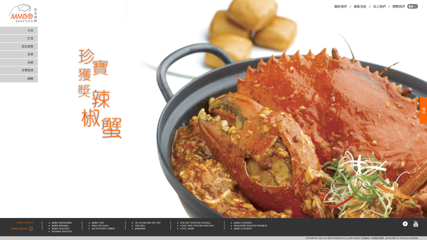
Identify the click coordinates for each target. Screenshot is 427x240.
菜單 (30, 54)
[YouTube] (415, 223)
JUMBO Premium (60, 225)
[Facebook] (405, 223)
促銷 (30, 62)
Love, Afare (187, 228)
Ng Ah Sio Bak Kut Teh (147, 222)
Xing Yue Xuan (100, 225)
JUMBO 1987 (98, 222)
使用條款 (365, 238)
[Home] (23, 12)
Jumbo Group (24, 223)
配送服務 (27, 46)
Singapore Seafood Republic (250, 225)
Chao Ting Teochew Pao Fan (197, 225)
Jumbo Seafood (60, 228)
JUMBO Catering (243, 222)
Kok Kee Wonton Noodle (195, 222)
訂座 (30, 38)
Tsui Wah (140, 225)
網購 (30, 78)
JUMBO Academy (243, 228)
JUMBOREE (140, 228)
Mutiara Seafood (62, 231)
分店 (30, 30)
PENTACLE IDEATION (409, 238)
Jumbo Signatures (62, 222)
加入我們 (379, 6)
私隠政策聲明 (378, 238)
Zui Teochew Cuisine (103, 228)
